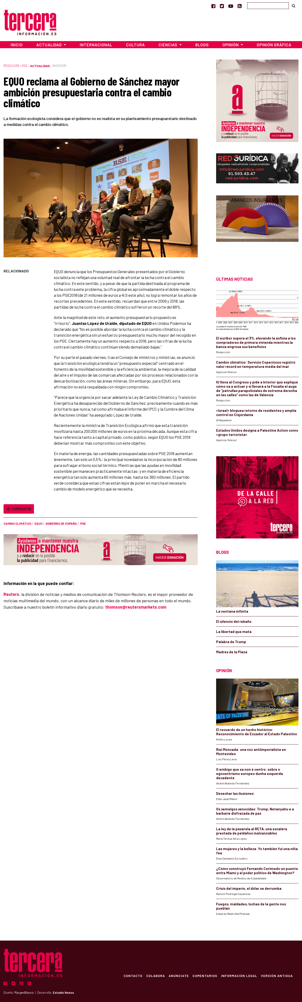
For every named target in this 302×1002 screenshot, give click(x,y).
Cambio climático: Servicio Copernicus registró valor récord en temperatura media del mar (255, 364)
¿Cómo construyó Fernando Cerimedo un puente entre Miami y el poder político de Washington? (257, 870)
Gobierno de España (61, 523)
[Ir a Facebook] (213, 6)
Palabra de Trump (231, 642)
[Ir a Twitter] (222, 6)
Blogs (202, 44)
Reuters (11, 594)
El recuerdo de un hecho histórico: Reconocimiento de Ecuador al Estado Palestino (256, 731)
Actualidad (40, 66)
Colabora (155, 975)
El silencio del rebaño (234, 621)
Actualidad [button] (49, 44)
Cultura (135, 44)
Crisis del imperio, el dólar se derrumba (248, 888)
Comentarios (205, 975)
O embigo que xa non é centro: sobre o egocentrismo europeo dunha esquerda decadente (249, 773)
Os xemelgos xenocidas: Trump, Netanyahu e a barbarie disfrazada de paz (255, 811)
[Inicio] (30, 22)
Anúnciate (179, 975)
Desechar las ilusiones (235, 793)
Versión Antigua (277, 975)
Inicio (17, 44)
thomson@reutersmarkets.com (135, 607)
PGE (83, 523)
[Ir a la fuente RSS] (240, 6)
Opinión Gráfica (274, 44)
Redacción (11, 66)
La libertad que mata (234, 631)
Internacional (96, 44)
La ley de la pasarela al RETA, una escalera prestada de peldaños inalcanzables (251, 831)
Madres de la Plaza (231, 652)
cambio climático (17, 523)
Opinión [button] (231, 44)
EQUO (38, 523)
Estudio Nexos (63, 992)
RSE (25, 66)
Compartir (20, 509)
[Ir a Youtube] (230, 6)
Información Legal (239, 975)
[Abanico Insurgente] (257, 227)
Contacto (133, 975)
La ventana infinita (232, 611)
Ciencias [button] (168, 44)
